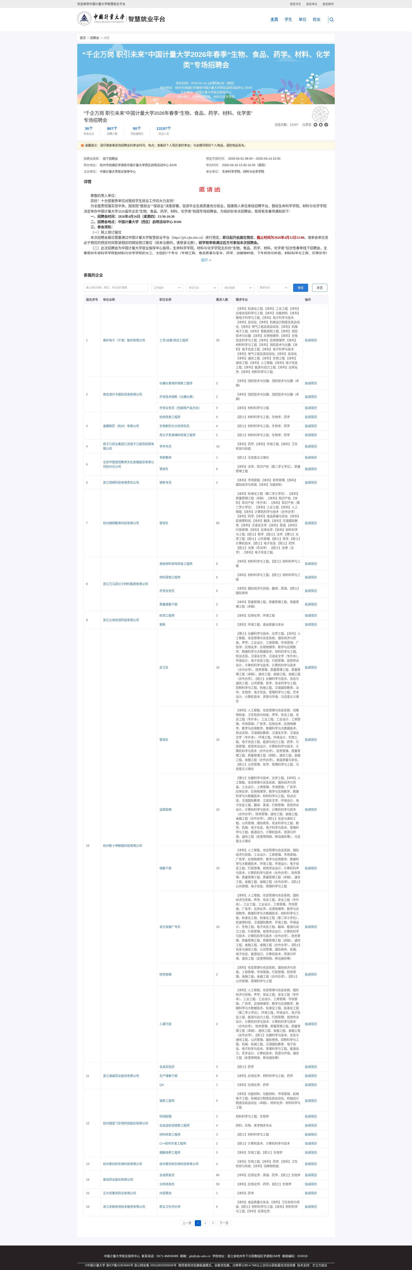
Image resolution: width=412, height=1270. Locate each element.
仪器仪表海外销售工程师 (175, 383)
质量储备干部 (168, 604)
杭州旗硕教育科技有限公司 (121, 523)
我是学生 (295, 4)
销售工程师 (166, 1100)
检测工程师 (166, 615)
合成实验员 (166, 1066)
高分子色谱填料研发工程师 (177, 435)
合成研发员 (166, 1175)
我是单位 (311, 4)
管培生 (163, 469)
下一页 (224, 1223)
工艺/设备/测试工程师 (173, 340)
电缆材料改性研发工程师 (175, 563)
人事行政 (165, 1024)
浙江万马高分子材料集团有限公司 (125, 584)
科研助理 (165, 1116)
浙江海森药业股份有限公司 (121, 1075)
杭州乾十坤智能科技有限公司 (122, 845)
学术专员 (165, 446)
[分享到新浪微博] (326, 124)
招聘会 (94, 38)
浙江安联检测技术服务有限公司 (124, 1206)
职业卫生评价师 (169, 1206)
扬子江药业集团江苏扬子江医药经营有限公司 (128, 444)
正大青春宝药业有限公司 (119, 1193)
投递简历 (311, 340)
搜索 (301, 287)
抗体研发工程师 (169, 417)
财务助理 (165, 974)
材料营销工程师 (169, 577)
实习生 (163, 667)
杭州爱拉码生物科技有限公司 (122, 1164)
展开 (204, 260)
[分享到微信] (315, 124)
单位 (302, 19)
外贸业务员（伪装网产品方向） (180, 408)
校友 (317, 19)
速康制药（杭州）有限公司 (121, 426)
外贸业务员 (166, 590)
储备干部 (165, 868)
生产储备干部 (168, 1075)
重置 (320, 287)
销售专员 (165, 482)
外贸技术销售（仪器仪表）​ (177, 396)
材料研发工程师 (169, 1134)
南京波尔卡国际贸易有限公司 (122, 394)
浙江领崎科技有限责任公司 (121, 482)
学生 (288, 19)
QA (161, 1084)
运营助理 (165, 809)
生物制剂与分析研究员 (174, 426)
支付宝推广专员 (169, 927)
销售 (162, 624)
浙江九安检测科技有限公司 (121, 620)
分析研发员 (166, 1184)
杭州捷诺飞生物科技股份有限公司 (125, 1123)
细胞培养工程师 (169, 1152)
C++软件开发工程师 (172, 1143)
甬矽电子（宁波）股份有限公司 (124, 340)
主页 (274, 19)
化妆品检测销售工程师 (174, 1125)
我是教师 (328, 4)
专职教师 (165, 457)
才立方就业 (319, 1265)
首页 (83, 38)
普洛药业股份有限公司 (118, 1179)
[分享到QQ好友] (321, 124)
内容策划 (165, 1193)
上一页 (186, 1223)
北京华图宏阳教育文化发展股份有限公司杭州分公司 (128, 462)
